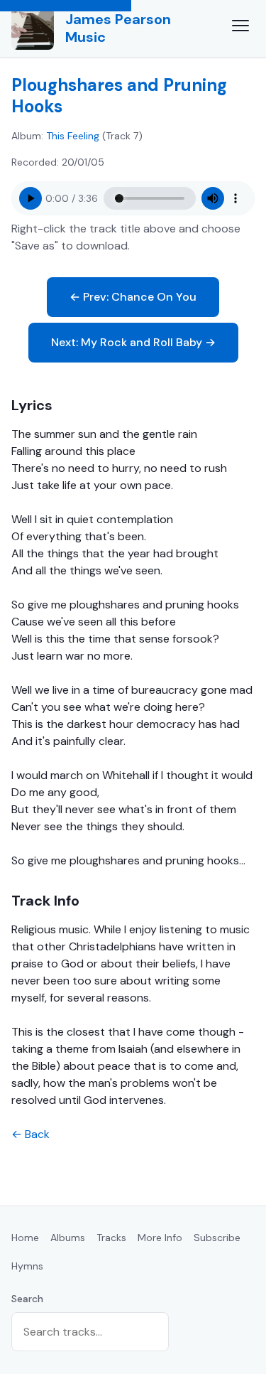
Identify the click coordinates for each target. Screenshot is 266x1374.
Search (27, 1298)
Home (25, 1237)
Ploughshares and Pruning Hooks (119, 95)
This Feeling (72, 135)
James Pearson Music (118, 28)
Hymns (27, 1266)
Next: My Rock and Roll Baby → (133, 342)
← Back (30, 1134)
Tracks (111, 1237)
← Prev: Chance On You (133, 296)
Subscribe (217, 1237)
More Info (160, 1237)
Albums (67, 1237)
